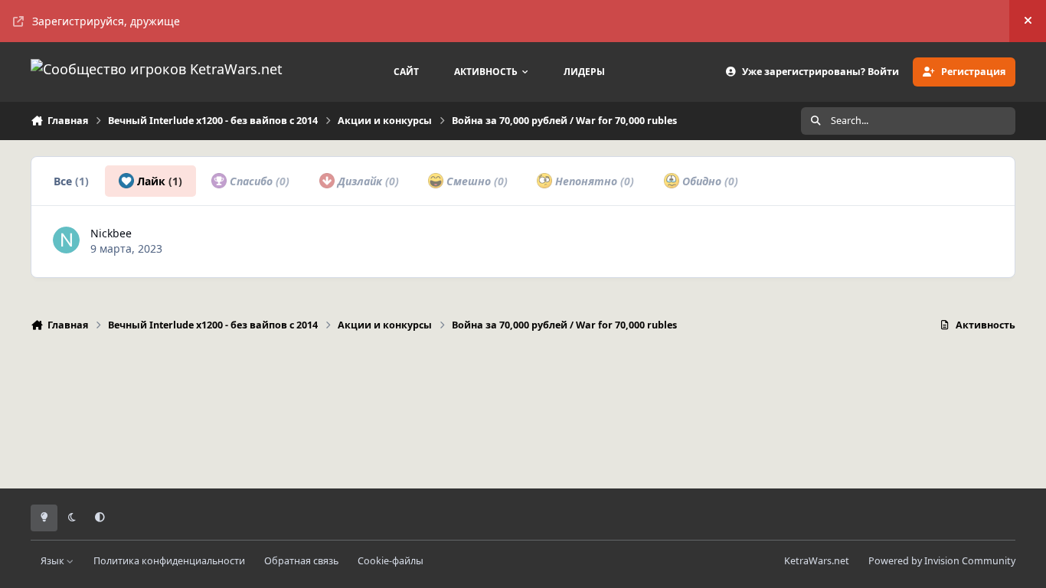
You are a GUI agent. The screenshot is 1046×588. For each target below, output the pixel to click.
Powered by (941, 560)
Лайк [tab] (158, 181)
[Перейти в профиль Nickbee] (66, 240)
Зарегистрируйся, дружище (106, 21)
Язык (54, 560)
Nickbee (111, 233)
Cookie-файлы (390, 560)
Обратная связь (301, 560)
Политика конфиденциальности (169, 560)
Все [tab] (71, 181)
